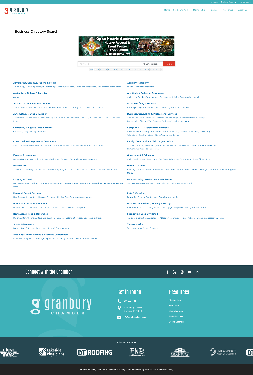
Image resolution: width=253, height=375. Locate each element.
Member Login (244, 2)
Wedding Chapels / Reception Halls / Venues (77, 239)
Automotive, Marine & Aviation (30, 114)
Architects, (132, 97)
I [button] (116, 69)
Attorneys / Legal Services (141, 103)
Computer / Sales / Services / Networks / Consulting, (186, 132)
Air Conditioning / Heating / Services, (30, 145)
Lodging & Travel (22, 179)
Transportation (135, 224)
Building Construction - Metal (185, 97)
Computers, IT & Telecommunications (148, 127)
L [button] (123, 69)
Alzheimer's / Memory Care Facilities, (30, 169)
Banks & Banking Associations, (27, 159)
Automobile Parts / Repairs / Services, (71, 118)
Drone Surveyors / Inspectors (140, 87)
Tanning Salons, (77, 197)
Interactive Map (176, 311)
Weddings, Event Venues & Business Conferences (41, 234)
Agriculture (18, 97)
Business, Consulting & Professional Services (152, 114)
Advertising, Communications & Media (34, 83)
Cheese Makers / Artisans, (184, 218)
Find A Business (176, 316)
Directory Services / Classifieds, (71, 87)
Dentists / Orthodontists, (101, 169)
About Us (242, 10)
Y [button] (159, 69)
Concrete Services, (56, 145)
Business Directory (228, 2)
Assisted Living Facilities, (150, 207)
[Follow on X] (175, 272)
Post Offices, (198, 159)
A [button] (95, 69)
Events (214, 10)
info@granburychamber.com (136, 317)
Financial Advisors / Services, (55, 159)
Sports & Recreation (24, 224)
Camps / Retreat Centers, (59, 183)
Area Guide (174, 305)
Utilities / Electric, (21, 207)
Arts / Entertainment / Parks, (57, 107)
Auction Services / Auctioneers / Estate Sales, (148, 118)
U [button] (148, 69)
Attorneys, (132, 107)
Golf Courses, (91, 107)
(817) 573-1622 (130, 301)
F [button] (108, 69)
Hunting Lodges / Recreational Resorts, (105, 183)
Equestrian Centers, (136, 197)
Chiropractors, (82, 169)
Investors (214, 2)
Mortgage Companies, (173, 207)
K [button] (121, 69)
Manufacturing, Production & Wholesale (149, 179)
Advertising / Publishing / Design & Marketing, (34, 87)
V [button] (150, 69)
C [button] (100, 69)
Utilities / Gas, (36, 207)
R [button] (140, 69)
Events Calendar (176, 322)
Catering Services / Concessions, (81, 218)
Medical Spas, (63, 197)
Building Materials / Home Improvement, (146, 169)
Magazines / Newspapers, (97, 87)
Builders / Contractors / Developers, (154, 97)
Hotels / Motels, (79, 183)
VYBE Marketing (166, 369)
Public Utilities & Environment (30, 203)
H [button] (114, 69)
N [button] (129, 69)
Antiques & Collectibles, (138, 218)
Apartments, (133, 207)
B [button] (98, 69)
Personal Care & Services (27, 193)
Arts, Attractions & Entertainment (32, 103)
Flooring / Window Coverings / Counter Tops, (201, 169)
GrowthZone (150, 369)
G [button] (111, 69)
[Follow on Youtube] (189, 272)
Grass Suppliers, (229, 169)
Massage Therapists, (47, 197)
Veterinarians (174, 197)
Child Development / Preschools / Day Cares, (147, 159)
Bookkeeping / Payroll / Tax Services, (144, 121)
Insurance (92, 159)
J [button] (118, 69)
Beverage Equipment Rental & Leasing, (187, 118)
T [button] (145, 69)
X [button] (156, 69)
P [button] (135, 69)
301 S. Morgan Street (133, 307)
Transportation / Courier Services (142, 228)
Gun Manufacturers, (136, 183)
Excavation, (92, 145)
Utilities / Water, (51, 207)
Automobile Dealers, (22, 118)
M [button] (126, 69)
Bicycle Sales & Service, (24, 228)
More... (119, 87)
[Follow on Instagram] (182, 272)
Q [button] (137, 69)
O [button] (132, 69)
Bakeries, (17, 218)
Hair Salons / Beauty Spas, (25, 197)
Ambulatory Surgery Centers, (61, 169)
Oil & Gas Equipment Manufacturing (177, 183)
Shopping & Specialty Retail (142, 214)
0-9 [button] (91, 69)
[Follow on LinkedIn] (197, 272)
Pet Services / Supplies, (156, 197)
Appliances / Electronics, (160, 218)
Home (167, 10)
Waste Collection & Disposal (72, 207)
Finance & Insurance (24, 155)
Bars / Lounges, (29, 218)
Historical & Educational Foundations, (199, 145)
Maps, (112, 87)
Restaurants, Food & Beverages (30, 214)
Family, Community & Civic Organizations (150, 141)
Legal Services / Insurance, (149, 107)
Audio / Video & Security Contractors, (144, 132)
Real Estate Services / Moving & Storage (149, 203)
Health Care (19, 165)
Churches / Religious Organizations (33, 127)
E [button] (106, 69)
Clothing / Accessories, (207, 218)
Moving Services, (192, 207)
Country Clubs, (77, 107)
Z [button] (161, 69)
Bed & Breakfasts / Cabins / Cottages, (30, 183)
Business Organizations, (173, 121)
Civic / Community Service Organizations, (146, 145)
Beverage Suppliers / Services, (51, 218)
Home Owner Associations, (139, 149)
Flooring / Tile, (172, 169)
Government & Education (141, 155)
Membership (199, 10)
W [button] (154, 69)
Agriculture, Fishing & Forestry (30, 93)
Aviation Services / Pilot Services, (105, 118)
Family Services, (174, 145)
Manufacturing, (153, 183)
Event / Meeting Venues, (24, 239)
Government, (186, 159)
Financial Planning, (78, 159)
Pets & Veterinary (137, 193)
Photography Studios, (46, 239)
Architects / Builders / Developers (145, 93)
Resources (228, 10)
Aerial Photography (138, 83)
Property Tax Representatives (175, 107)
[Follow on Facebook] (167, 272)
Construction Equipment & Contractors (35, 141)
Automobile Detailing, (43, 118)
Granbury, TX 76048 (133, 311)
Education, (174, 159)
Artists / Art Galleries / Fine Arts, (28, 107)
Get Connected (180, 10)
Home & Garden (136, 165)
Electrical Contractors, (76, 145)
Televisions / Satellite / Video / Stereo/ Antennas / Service (153, 135)
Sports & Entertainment (58, 228)
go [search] (170, 64)
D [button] (103, 69)
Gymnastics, (41, 228)
